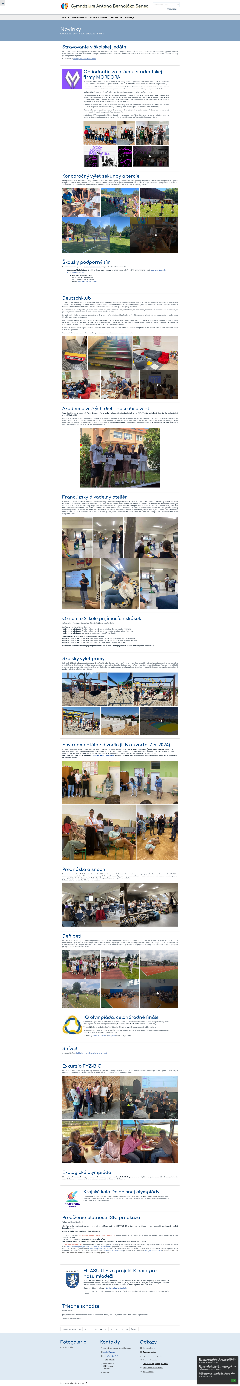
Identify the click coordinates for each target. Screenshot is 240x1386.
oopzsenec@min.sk (158, 270)
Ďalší (133, 1329)
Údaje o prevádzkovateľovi (153, 1367)
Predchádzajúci (70, 1329)
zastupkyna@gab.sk (110, 1356)
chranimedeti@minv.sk (75, 272)
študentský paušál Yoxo (97, 1248)
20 (127, 1329)
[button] (2, 3)
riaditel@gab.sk (109, 1352)
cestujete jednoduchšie (153, 1250)
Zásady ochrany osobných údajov (155, 1364)
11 (80, 1329)
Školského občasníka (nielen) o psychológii (91, 1053)
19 (121, 1329)
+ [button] (80, 1383)
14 (95, 1329)
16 (106, 1329)
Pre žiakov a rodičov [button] (98, 18)
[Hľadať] (177, 4)
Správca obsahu (149, 1348)
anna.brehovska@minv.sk (87, 281)
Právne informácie (150, 1360)
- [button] (84, 1383)
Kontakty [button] (129, 18)
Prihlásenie (172, 9)
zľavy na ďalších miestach (113, 1250)
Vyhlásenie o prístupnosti (152, 1356)
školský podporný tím (92, 267)
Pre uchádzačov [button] (78, 18)
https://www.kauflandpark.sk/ (115, 1288)
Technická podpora (150, 1352)
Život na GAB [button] (115, 18)
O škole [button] (65, 18)
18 (116, 1329)
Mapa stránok (148, 1371)
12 (85, 1329)
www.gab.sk (65, 34)
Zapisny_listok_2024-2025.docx (84, 59)
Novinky (100, 34)
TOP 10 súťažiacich (99, 1035)
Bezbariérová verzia (69, 1383)
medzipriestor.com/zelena (103, 755)
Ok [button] (234, 1380)
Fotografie (112, 1035)
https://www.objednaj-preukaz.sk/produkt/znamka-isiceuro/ (89, 1246)
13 (90, 1329)
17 (111, 1329)
